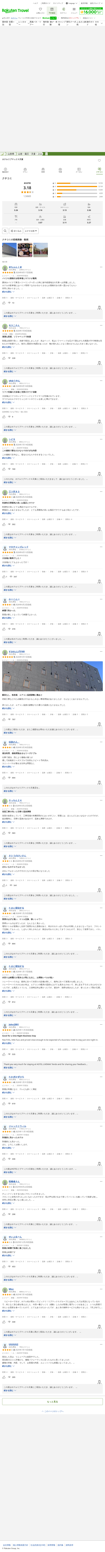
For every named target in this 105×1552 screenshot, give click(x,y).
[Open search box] (5, 231)
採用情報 (51, 1545)
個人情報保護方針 (20, 1545)
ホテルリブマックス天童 (12, 159)
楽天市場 (84, 3)
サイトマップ (58, 3)
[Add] (99, 160)
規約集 (60, 1545)
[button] (9, 250)
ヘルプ (35, 3)
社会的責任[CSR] (38, 1545)
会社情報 (7, 1545)
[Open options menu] (101, 267)
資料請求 (69, 1545)
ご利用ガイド (45, 3)
